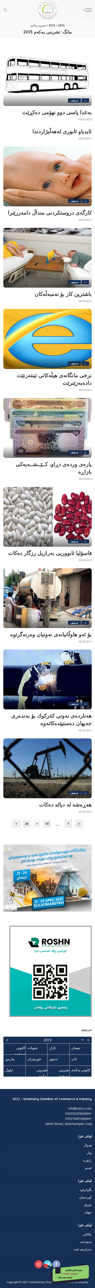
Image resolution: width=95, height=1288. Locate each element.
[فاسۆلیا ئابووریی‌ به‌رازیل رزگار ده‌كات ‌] (47, 517)
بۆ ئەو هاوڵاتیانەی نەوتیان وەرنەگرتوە (51, 634)
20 (26, 824)
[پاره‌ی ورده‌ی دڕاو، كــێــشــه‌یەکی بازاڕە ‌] (47, 428)
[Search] (6, 10)
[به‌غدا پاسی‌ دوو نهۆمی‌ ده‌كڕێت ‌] (47, 76)
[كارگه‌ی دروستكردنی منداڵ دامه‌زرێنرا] (47, 176)
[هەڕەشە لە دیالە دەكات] (47, 768)
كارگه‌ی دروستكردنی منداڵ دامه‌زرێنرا (50, 212)
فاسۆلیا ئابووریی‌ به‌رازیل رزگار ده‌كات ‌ (49, 553)
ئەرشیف (74, 100)
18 (47, 824)
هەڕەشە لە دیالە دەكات (65, 804)
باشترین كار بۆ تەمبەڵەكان (63, 294)
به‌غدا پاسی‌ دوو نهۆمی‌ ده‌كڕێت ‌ (56, 112)
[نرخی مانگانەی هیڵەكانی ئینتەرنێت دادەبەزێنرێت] (47, 339)
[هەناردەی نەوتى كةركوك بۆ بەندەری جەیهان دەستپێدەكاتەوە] (47, 679)
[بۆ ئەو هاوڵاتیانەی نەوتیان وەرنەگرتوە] (47, 598)
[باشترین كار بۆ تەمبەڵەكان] (47, 258)
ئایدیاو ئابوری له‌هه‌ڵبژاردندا (62, 131)
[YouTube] (39, 1264)
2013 (47, 1040)
